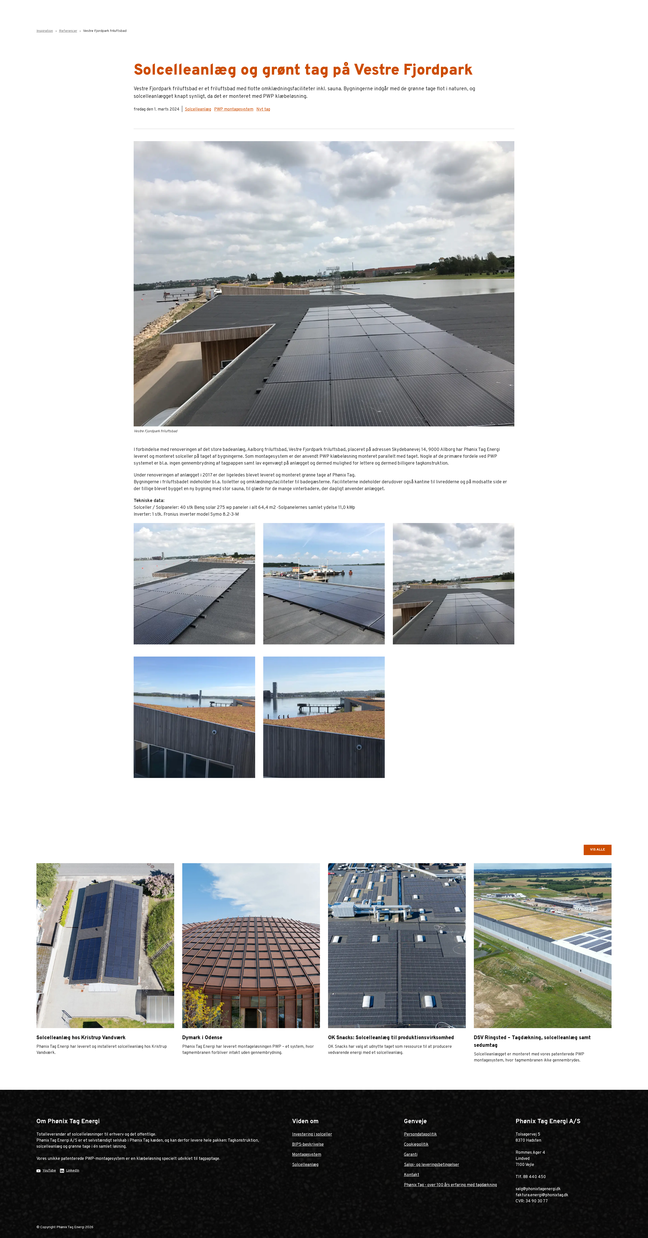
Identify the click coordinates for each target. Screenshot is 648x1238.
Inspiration (44, 31)
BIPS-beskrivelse (308, 1144)
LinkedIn (72, 1170)
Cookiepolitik (416, 1144)
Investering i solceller (312, 1134)
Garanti (410, 1154)
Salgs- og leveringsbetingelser (431, 1164)
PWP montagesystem (233, 109)
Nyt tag (263, 109)
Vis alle (597, 850)
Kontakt (411, 1175)
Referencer (68, 31)
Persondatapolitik (420, 1134)
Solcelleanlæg (198, 109)
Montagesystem (306, 1154)
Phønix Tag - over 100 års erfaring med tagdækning (450, 1185)
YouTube (49, 1170)
